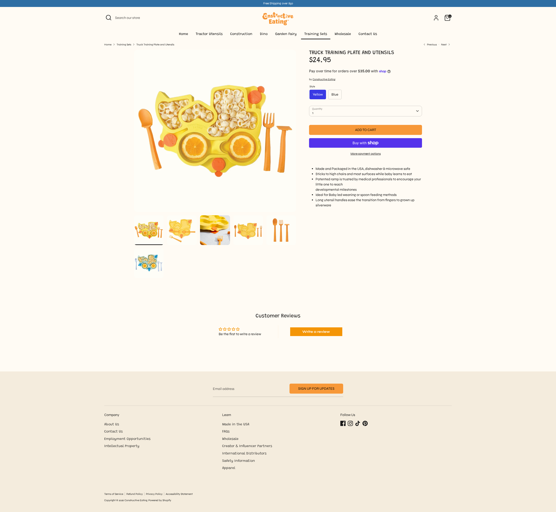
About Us (111, 424)
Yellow (318, 94)
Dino (264, 34)
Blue (334, 94)
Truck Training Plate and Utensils (155, 44)
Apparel (228, 468)
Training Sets (315, 34)
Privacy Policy (154, 493)
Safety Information (238, 461)
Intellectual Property (121, 446)
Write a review (316, 332)
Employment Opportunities (127, 439)
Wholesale (343, 34)
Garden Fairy (286, 34)
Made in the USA (235, 424)
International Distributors (244, 453)
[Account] (436, 17)
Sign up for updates (316, 388)
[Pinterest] (365, 423)
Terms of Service (113, 493)
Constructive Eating (324, 79)
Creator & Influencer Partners (247, 446)
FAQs (226, 431)
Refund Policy (134, 493)
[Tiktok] (357, 423)
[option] (215, 132)
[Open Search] (108, 17)
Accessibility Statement (179, 493)
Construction (241, 34)
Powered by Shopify (159, 500)
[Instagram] (350, 423)
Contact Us (368, 34)
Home (183, 34)
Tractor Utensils (209, 34)
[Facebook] (343, 423)
